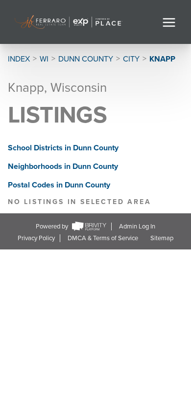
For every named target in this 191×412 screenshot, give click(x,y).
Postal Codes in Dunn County (59, 185)
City (131, 59)
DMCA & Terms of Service (103, 238)
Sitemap (161, 238)
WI (44, 59)
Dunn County (85, 59)
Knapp (162, 59)
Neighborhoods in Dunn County (63, 166)
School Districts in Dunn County (63, 148)
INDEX (19, 59)
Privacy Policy (36, 238)
